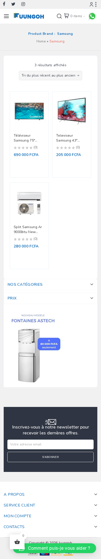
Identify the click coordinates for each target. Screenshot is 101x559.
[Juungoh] (30, 15)
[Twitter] (15, 4)
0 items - (77, 16)
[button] (54, 548)
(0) (35, 147)
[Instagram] (25, 4)
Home (41, 41)
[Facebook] (6, 4)
